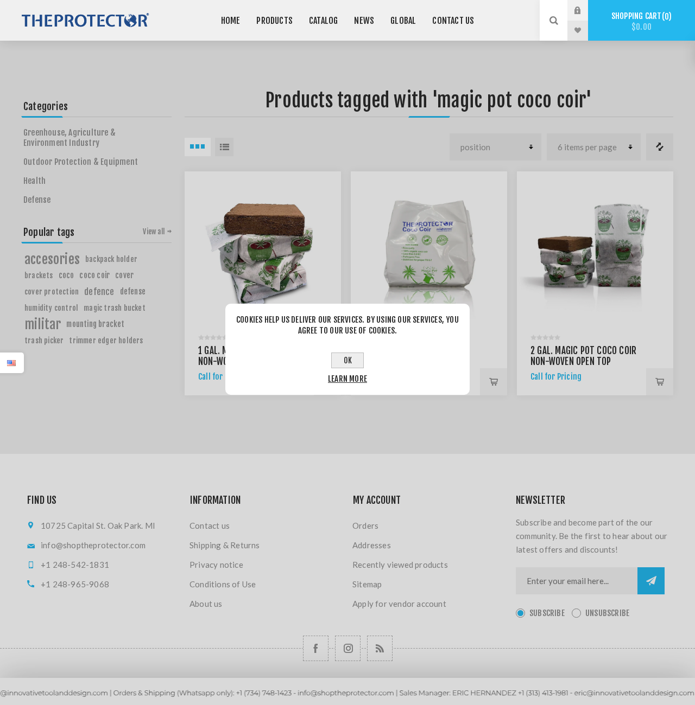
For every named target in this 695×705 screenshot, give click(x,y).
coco (66, 275)
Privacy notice (216, 564)
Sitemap (367, 584)
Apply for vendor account (399, 603)
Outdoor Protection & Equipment (80, 162)
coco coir (94, 275)
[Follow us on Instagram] (348, 648)
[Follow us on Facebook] (315, 648)
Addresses (371, 545)
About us (206, 603)
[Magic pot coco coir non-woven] (263, 249)
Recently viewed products (400, 564)
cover (124, 275)
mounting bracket (95, 324)
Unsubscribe (607, 613)
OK (348, 360)
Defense (36, 200)
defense (133, 291)
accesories (52, 259)
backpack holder (111, 259)
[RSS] (380, 648)
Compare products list (659, 147)
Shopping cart (639, 21)
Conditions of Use (222, 584)
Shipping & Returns (224, 545)
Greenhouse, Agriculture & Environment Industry (69, 137)
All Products (347, 700)
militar (42, 324)
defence (99, 291)
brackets (38, 275)
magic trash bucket (115, 307)
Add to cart (493, 381)
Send (651, 580)
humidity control (51, 307)
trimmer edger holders (106, 340)
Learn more (347, 379)
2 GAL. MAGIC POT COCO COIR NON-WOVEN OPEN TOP (583, 356)
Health (34, 181)
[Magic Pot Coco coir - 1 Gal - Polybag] (429, 249)
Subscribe (547, 613)
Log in (586, 10)
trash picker (44, 340)
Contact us (209, 525)
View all (154, 231)
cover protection (51, 291)
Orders (365, 525)
